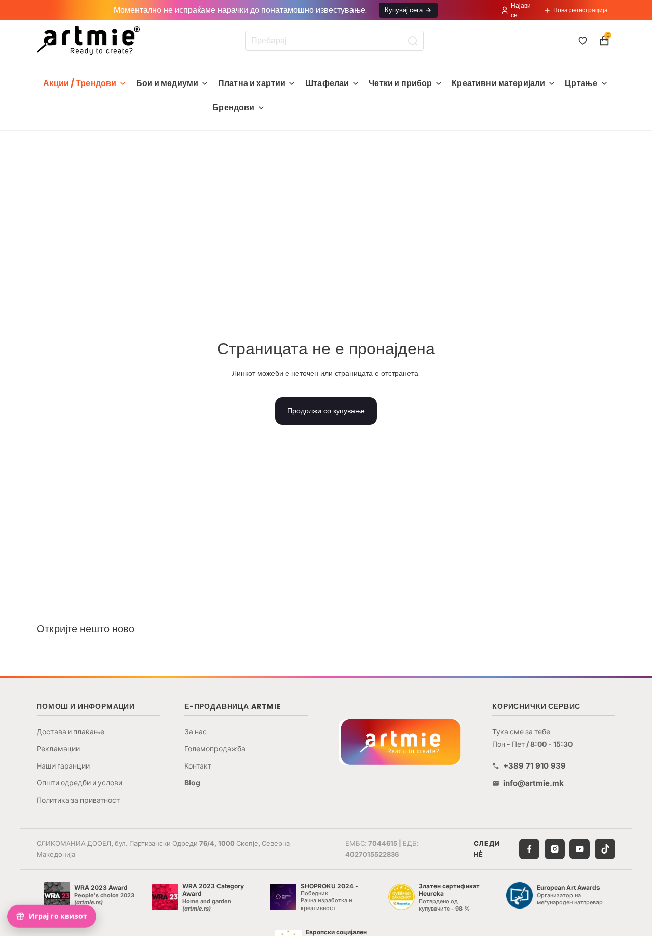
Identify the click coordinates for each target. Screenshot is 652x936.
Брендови (233, 108)
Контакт (197, 765)
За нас (195, 731)
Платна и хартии (251, 83)
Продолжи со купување (326, 411)
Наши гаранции (63, 765)
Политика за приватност (78, 800)
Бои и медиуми (167, 83)
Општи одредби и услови (79, 782)
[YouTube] (579, 849)
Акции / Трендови (80, 83)
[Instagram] (555, 849)
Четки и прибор (400, 83)
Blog (192, 782)
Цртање (581, 83)
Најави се (521, 10)
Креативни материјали (498, 83)
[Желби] (583, 41)
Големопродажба (215, 748)
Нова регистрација (580, 10)
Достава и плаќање (70, 731)
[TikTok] (605, 849)
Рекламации (58, 748)
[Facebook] (529, 849)
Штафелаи (327, 83)
